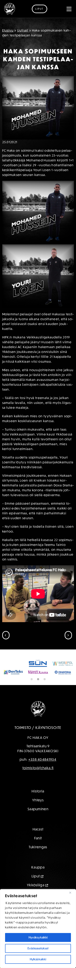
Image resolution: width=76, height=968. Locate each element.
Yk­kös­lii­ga (35, 885)
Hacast (38, 829)
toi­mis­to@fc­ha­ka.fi (38, 768)
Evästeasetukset (38, 948)
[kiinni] (71, 892)
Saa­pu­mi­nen (38, 809)
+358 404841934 (42, 759)
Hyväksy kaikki (38, 937)
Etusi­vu (8, 30)
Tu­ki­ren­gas (38, 847)
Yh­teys (38, 800)
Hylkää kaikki (38, 959)
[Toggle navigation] (69, 9)
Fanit (38, 838)
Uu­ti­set (22, 30)
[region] (38, 928)
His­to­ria (38, 791)
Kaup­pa (38, 867)
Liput (39, 8)
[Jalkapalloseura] (9, 9)
